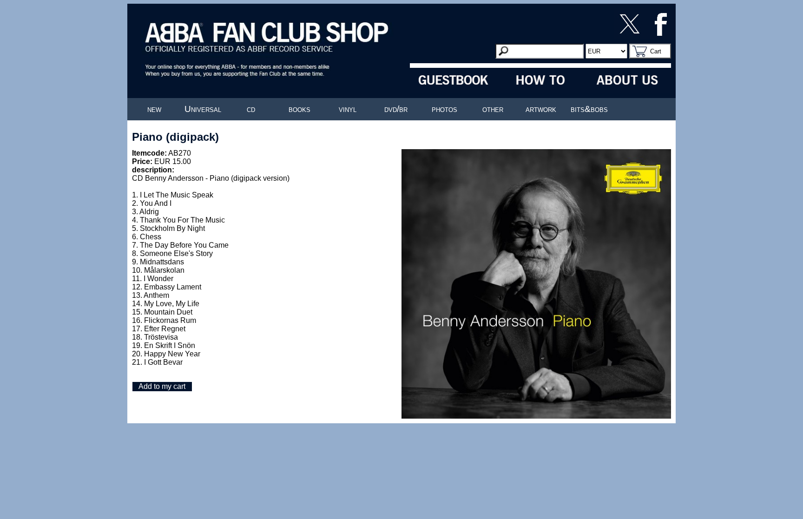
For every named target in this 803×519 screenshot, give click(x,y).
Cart (655, 51)
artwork (541, 109)
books (299, 109)
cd (251, 109)
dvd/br (396, 109)
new (154, 109)
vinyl (347, 109)
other (492, 109)
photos (444, 109)
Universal (202, 109)
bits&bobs (589, 109)
